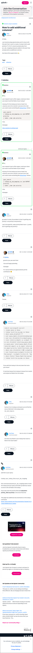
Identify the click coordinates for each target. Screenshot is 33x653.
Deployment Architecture (9, 18)
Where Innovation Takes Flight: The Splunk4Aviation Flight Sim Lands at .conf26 (15, 611)
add (3, 62)
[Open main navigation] (31, 2)
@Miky (6, 257)
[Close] (30, 639)
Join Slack (16, 555)
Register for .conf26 (16, 534)
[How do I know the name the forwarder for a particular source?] (31, 149)
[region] (16, 645)
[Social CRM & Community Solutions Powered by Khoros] (27, 629)
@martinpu (23, 108)
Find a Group (16, 573)
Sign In (25, 2)
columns (8, 62)
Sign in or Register (14, 12)
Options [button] (30, 18)
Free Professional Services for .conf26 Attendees (16, 587)
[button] (30, 24)
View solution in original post (10, 128)
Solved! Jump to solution (10, 24)
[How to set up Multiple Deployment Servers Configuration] (28, 149)
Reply (6, 73)
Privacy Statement (16, 646)
